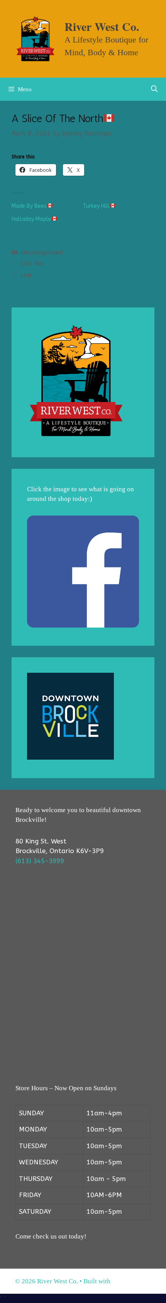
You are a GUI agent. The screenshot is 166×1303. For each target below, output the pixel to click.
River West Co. (101, 26)
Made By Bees (29, 206)
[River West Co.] (35, 38)
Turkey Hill (96, 206)
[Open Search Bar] (154, 89)
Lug (25, 274)
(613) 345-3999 (39, 861)
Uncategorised (41, 252)
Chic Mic (32, 263)
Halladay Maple (31, 219)
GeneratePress (131, 1281)
